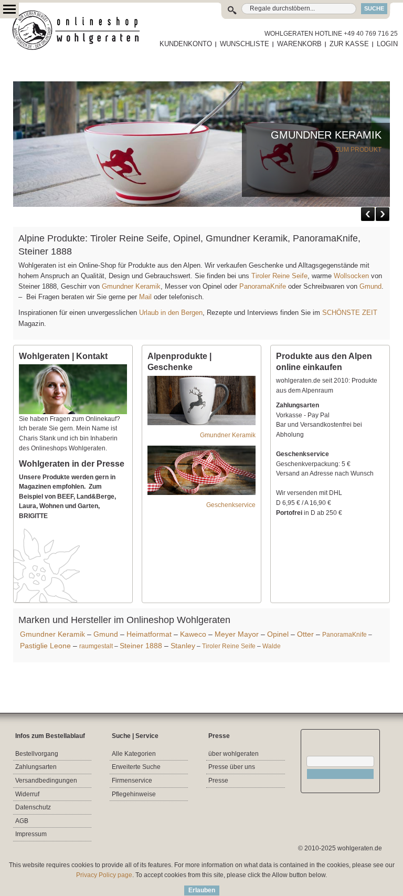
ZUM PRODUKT (358, 149)
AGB (21, 821)
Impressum (31, 834)
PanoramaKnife (262, 286)
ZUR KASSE (349, 44)
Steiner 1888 (141, 645)
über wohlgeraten (233, 753)
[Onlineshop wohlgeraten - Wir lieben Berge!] (80, 30)
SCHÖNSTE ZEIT (349, 313)
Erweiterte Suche (136, 767)
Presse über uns (231, 767)
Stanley (183, 645)
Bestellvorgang (36, 753)
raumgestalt (96, 646)
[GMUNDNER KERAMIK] (201, 86)
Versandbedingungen (46, 780)
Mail (144, 297)
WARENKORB (299, 44)
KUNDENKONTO (186, 44)
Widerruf (27, 794)
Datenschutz (33, 807)
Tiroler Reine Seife (279, 276)
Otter (305, 634)
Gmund (370, 286)
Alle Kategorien (134, 753)
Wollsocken (351, 276)
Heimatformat (149, 634)
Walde (271, 646)
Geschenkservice (231, 505)
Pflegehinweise (134, 794)
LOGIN (387, 44)
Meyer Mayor (237, 634)
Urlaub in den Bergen (171, 313)
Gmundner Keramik (131, 286)
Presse (218, 780)
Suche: (234, 8)
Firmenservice (132, 780)
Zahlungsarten (36, 767)
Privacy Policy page (104, 875)
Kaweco (193, 634)
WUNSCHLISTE (244, 44)
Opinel (278, 634)
